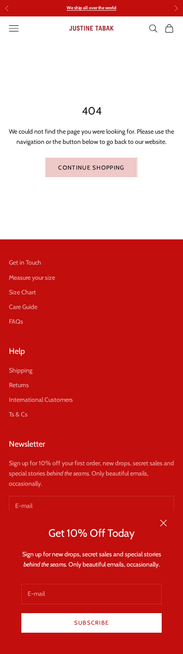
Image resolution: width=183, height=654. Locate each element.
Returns (19, 385)
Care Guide (23, 307)
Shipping (20, 370)
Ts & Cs (18, 414)
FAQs (16, 321)
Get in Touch (25, 262)
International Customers (41, 400)
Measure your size (32, 277)
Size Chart (22, 292)
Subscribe (91, 622)
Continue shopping (91, 167)
